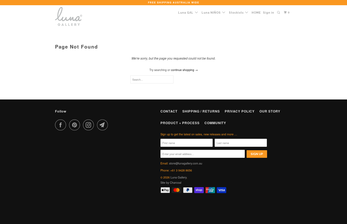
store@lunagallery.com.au (185, 163)
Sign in (268, 12)
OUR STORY (269, 111)
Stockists (237, 12)
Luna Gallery (178, 177)
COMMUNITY (215, 123)
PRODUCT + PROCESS (180, 123)
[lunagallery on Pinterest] (75, 124)
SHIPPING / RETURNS (201, 111)
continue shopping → (184, 70)
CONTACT (169, 111)
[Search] (279, 12)
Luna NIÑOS (212, 12)
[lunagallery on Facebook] (61, 124)
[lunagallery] (75, 16)
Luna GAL (186, 12)
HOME (256, 12)
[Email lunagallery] (103, 124)
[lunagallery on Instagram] (89, 124)
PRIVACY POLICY (240, 111)
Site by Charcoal (170, 182)
